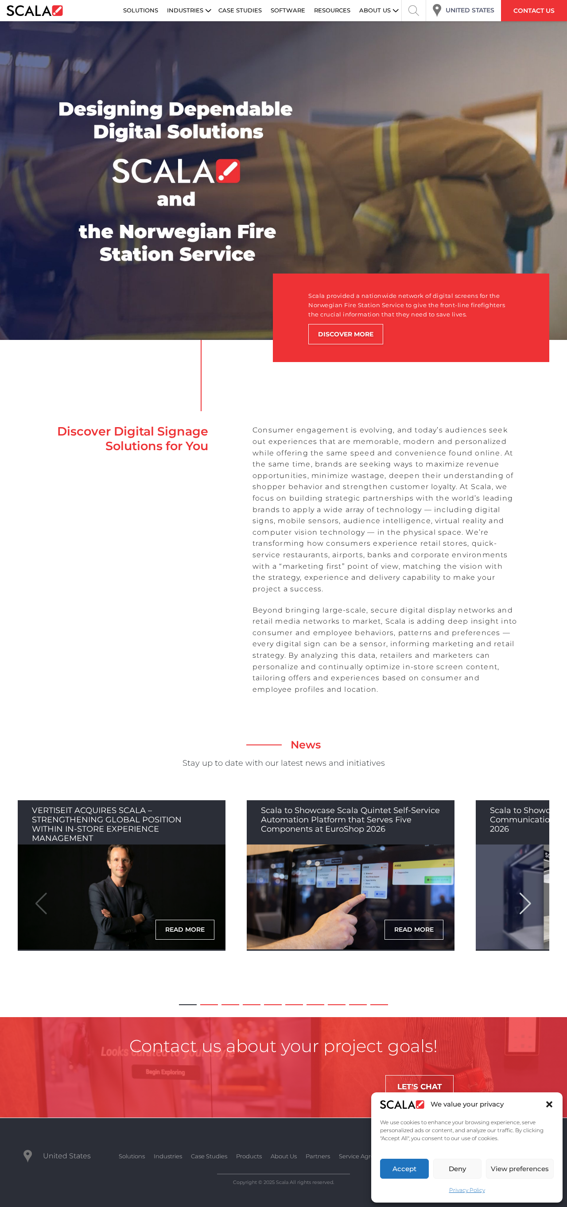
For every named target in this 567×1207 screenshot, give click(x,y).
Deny (457, 1169)
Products (249, 1156)
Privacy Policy (467, 1190)
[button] (549, 1104)
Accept (404, 1169)
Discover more (345, 334)
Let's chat (419, 1086)
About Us (284, 1156)
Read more (185, 929)
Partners (318, 1156)
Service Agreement (366, 1156)
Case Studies (209, 1156)
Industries (168, 1156)
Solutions (132, 1156)
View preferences (520, 1169)
